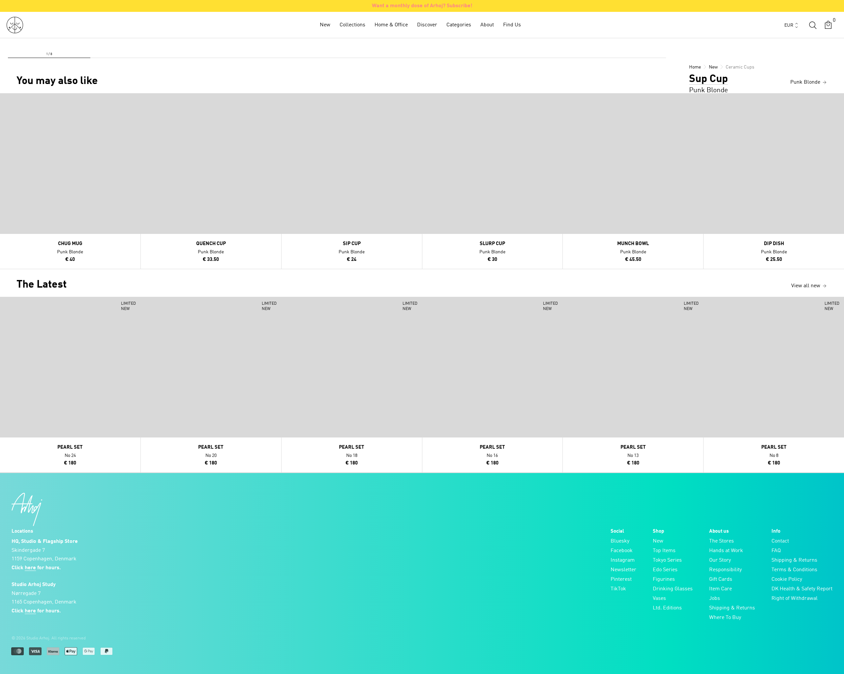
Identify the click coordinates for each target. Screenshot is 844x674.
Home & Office (391, 25)
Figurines (664, 579)
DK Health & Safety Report (801, 589)
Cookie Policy (786, 579)
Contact (780, 541)
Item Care (720, 589)
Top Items (664, 550)
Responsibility (725, 570)
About (487, 25)
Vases (659, 598)
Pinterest (621, 579)
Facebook (622, 550)
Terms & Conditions (794, 570)
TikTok (618, 589)
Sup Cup (708, 79)
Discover (427, 25)
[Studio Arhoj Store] (15, 25)
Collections (352, 25)
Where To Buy (725, 617)
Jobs (714, 598)
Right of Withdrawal (794, 598)
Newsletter (623, 570)
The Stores (721, 541)
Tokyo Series (667, 560)
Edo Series (665, 570)
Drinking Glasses (673, 589)
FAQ (776, 550)
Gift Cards (720, 579)
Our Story (720, 560)
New (325, 25)
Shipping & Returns (732, 608)
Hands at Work (726, 550)
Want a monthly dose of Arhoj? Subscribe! (422, 6)
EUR (788, 25)
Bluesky (620, 541)
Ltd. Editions (667, 608)
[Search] (812, 25)
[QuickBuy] (6, 100)
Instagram (623, 560)
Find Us (512, 25)
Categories (458, 25)
